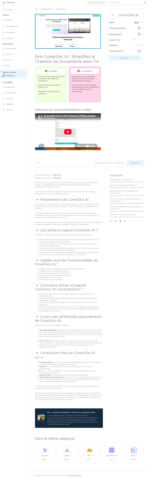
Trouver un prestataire (97, 2)
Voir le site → (125, 58)
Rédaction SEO (47, 9)
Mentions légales (74, 475)
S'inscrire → (135, 163)
